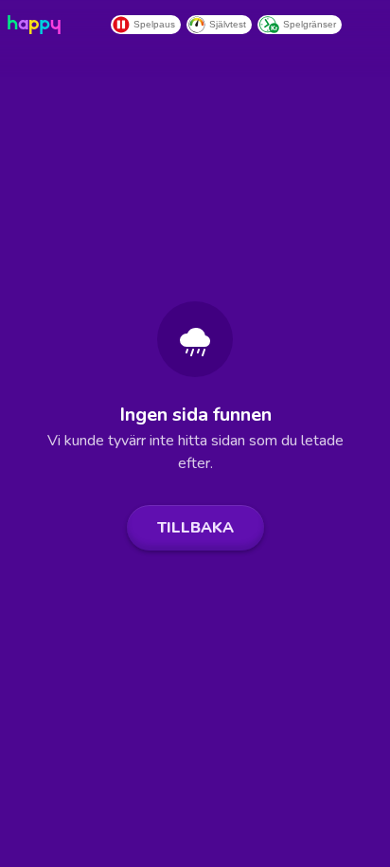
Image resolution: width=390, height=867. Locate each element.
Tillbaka (195, 527)
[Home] (38, 24)
